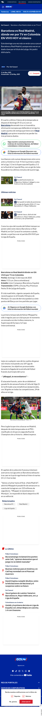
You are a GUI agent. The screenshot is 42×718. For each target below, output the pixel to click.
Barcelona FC (8, 504)
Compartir (36, 73)
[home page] (2, 2)
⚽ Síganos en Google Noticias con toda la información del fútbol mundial (23, 308)
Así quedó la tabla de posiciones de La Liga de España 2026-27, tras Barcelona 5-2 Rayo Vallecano (27, 204)
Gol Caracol (22, 1)
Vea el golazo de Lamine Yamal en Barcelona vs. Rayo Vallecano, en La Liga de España (21, 595)
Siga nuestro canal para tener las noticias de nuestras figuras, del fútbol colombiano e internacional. (23, 144)
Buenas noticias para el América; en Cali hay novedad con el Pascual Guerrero (21, 571)
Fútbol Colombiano (11, 554)
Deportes (17, 696)
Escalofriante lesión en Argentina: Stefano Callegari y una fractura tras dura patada (26, 182)
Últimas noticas (11, 1)
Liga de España (9, 508)
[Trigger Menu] (3, 7)
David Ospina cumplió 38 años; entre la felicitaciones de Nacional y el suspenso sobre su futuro (21, 583)
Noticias (28, 696)
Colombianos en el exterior (14, 602)
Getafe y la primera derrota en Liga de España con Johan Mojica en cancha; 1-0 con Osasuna (22, 607)
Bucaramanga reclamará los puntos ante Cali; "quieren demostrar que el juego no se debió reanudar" (21, 559)
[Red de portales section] (39, 683)
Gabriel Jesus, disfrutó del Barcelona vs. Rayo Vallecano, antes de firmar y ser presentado (27, 216)
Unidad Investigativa (34, 1)
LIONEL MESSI (16, 12)
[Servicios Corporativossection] (39, 688)
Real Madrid (23, 504)
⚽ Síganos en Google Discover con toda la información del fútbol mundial (23, 152)
